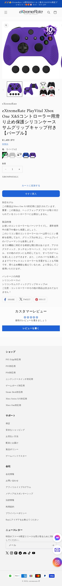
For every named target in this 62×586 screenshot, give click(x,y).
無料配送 (5, 144)
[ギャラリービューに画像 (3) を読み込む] (47, 89)
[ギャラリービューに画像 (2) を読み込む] (31, 89)
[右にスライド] (59, 90)
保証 (8, 423)
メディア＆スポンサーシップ (19, 494)
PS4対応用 (11, 373)
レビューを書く (31, 328)
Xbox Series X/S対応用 (16, 399)
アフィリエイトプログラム (18, 487)
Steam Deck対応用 (14, 392)
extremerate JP (34, 581)
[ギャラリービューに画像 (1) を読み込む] (14, 89)
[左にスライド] (3, 90)
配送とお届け (12, 443)
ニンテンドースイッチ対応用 (19, 379)
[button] (6, 12)
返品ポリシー (12, 449)
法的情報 (10, 500)
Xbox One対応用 (13, 405)
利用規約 (10, 507)
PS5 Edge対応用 (13, 359)
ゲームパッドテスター (16, 456)
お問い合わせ (12, 481)
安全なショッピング (15, 430)
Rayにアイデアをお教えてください (22, 520)
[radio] (5, 155)
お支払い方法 (12, 436)
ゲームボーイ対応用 (15, 386)
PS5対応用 (11, 366)
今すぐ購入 (31, 194)
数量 (4, 164)
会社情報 (10, 474)
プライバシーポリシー (16, 513)
